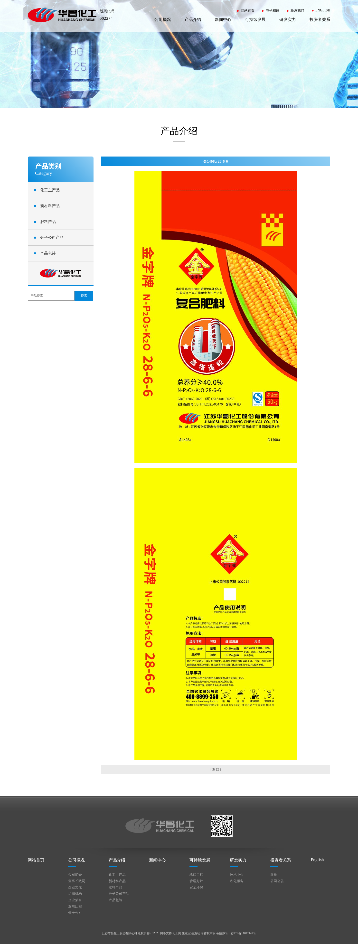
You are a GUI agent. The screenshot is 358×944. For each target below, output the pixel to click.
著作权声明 (208, 933)
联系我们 (297, 10)
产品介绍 (193, 19)
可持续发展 (255, 19)
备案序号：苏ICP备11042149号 (236, 933)
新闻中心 (223, 19)
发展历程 (75, 906)
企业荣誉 (75, 900)
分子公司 (75, 913)
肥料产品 (45, 222)
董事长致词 (76, 881)
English (317, 859)
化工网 (176, 933)
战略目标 (196, 875)
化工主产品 (47, 190)
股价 (273, 875)
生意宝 (186, 933)
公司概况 (162, 19)
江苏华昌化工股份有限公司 (119, 933)
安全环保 (196, 887)
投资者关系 (320, 19)
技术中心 (237, 875)
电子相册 (272, 10)
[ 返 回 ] (215, 769)
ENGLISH (322, 10)
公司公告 (277, 881)
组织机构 (75, 894)
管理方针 (196, 881)
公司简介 (75, 875)
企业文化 (75, 887)
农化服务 (237, 881)
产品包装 (45, 253)
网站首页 (247, 10)
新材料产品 (47, 206)
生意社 (195, 933)
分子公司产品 (49, 237)
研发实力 (287, 19)
